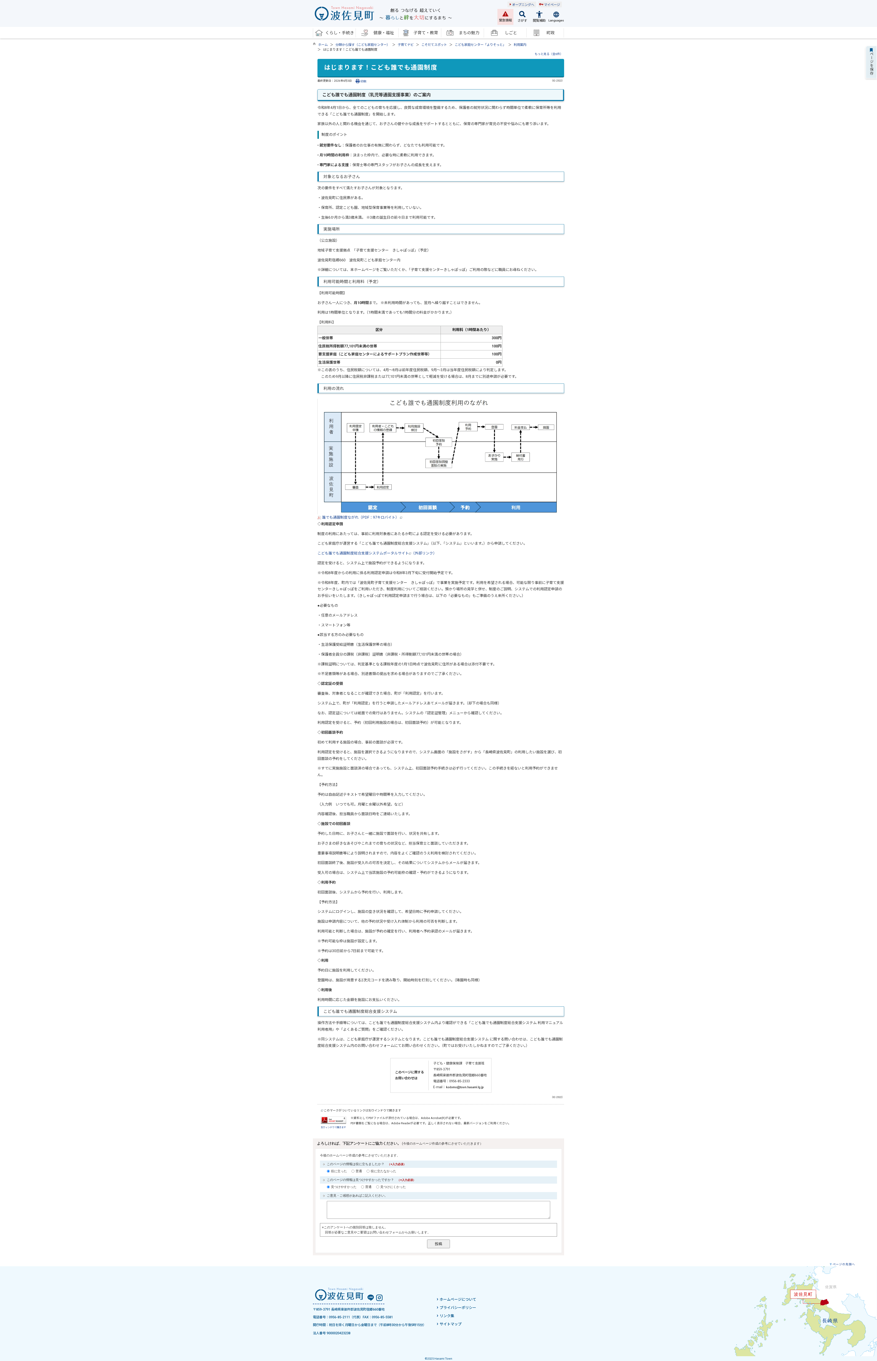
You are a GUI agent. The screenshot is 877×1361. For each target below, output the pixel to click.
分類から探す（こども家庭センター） (362, 45)
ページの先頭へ (844, 1264)
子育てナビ (406, 45)
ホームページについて (458, 1299)
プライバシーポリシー (458, 1308)
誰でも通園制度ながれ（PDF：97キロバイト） (360, 517)
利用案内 (520, 45)
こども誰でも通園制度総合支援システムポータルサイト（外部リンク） (377, 553)
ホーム (323, 45)
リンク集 (447, 1316)
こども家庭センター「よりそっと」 (480, 45)
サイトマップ (451, 1324)
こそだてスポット (434, 45)
